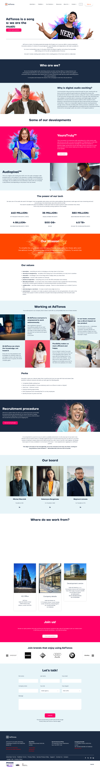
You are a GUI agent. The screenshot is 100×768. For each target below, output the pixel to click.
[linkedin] (93, 757)
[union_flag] (81, 3)
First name (21, 676)
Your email (64, 676)
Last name (43, 676)
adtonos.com (78, 748)
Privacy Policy (42, 721)
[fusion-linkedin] (19, 507)
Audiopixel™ (32, 749)
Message (21, 696)
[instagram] (90, 757)
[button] (7, 655)
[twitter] (88, 757)
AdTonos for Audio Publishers (13, 749)
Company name (23, 686)
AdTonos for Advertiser (12, 747)
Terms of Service (53, 721)
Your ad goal (65, 686)
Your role (42, 686)
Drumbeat (31, 751)
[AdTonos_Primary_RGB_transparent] (9, 3)
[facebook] (85, 757)
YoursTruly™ (32, 747)
